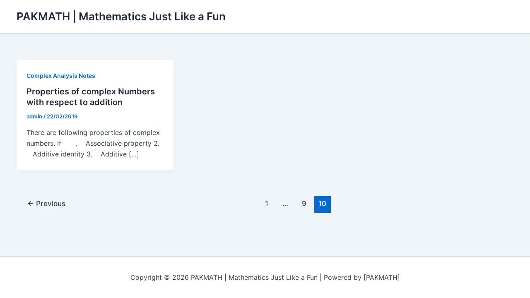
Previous (46, 203)
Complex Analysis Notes (60, 75)
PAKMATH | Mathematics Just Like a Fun (121, 16)
